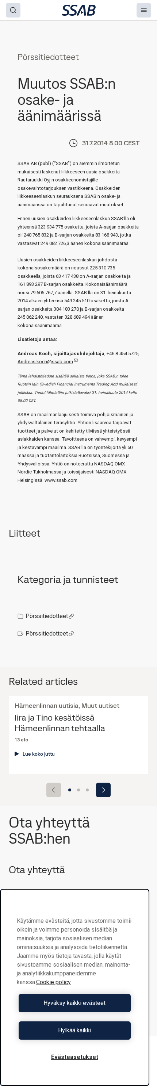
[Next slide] (103, 790)
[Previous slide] (53, 790)
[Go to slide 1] (69, 790)
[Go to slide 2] (78, 790)
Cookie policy (53, 982)
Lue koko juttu (39, 754)
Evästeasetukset (74, 1057)
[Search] (13, 10)
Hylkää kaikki (74, 1030)
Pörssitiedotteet (47, 616)
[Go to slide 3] (87, 790)
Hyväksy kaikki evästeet (74, 1002)
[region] (74, 987)
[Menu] (144, 10)
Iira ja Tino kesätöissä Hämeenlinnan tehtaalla (60, 723)
